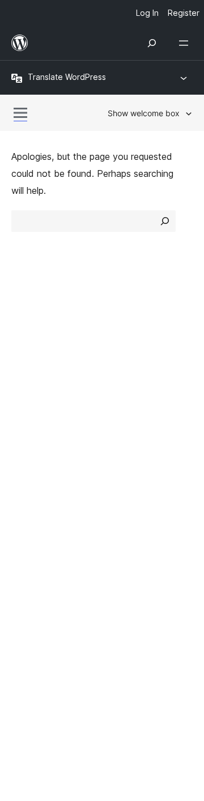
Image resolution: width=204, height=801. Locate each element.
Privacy (26, 387)
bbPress (34, 562)
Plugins (122, 368)
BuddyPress (42, 582)
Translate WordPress (67, 77)
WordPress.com (49, 522)
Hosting (27, 368)
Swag (125, 485)
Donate (129, 465)
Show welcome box (144, 113)
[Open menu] (186, 43)
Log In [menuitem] (147, 13)
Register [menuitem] (183, 13)
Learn (23, 425)
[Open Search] (152, 43)
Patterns (125, 387)
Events (122, 445)
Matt (27, 542)
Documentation (43, 445)
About (23, 327)
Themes (124, 347)
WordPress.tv (45, 485)
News (23, 347)
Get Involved (135, 425)
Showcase (129, 327)
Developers (34, 465)
